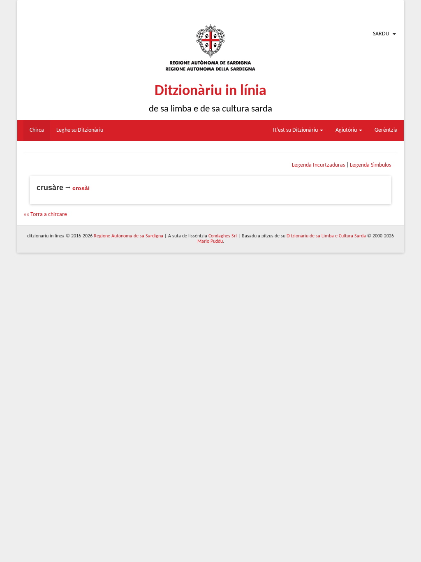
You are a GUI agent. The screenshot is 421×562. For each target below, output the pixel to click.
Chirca (37, 130)
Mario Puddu (210, 241)
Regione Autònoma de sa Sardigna (128, 236)
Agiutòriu (346, 130)
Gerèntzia (386, 130)
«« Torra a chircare (45, 214)
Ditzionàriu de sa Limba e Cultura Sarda (326, 236)
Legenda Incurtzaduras (318, 165)
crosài (81, 188)
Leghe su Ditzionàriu (79, 130)
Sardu (381, 34)
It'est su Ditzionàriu (296, 130)
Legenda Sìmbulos (370, 165)
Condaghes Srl (222, 236)
